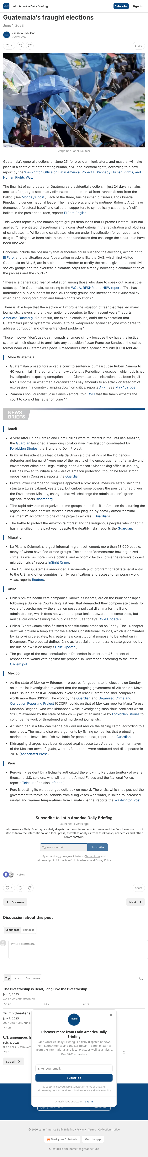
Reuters (38, 580)
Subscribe (121, 6)
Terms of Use (92, 1086)
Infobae (56, 783)
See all (11, 1061)
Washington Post (127, 800)
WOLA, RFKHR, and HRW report (96, 288)
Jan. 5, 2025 (11, 994)
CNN (91, 394)
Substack (55, 1149)
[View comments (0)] (20, 46)
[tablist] (19, 930)
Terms (92, 1129)
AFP (102, 387)
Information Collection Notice (73, 1090)
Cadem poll (19, 664)
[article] (74, 996)
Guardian (23, 443)
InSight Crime (58, 562)
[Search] (141, 978)
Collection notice (109, 1129)
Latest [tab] (18, 978)
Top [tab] (7, 978)
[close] (111, 1015)
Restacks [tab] (28, 930)
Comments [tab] (12, 930)
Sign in (138, 6)
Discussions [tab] (32, 978)
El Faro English (75, 213)
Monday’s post (33, 197)
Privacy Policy (103, 1090)
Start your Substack (64, 1139)
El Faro (8, 257)
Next (132, 902)
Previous (18, 902)
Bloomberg (44, 499)
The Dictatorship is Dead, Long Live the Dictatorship (45, 989)
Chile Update (108, 619)
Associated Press (34, 754)
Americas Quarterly (18, 318)
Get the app (93, 1139)
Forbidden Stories (24, 448)
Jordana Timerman (23, 33)
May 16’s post (125, 387)
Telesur (27, 783)
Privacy (81, 1129)
